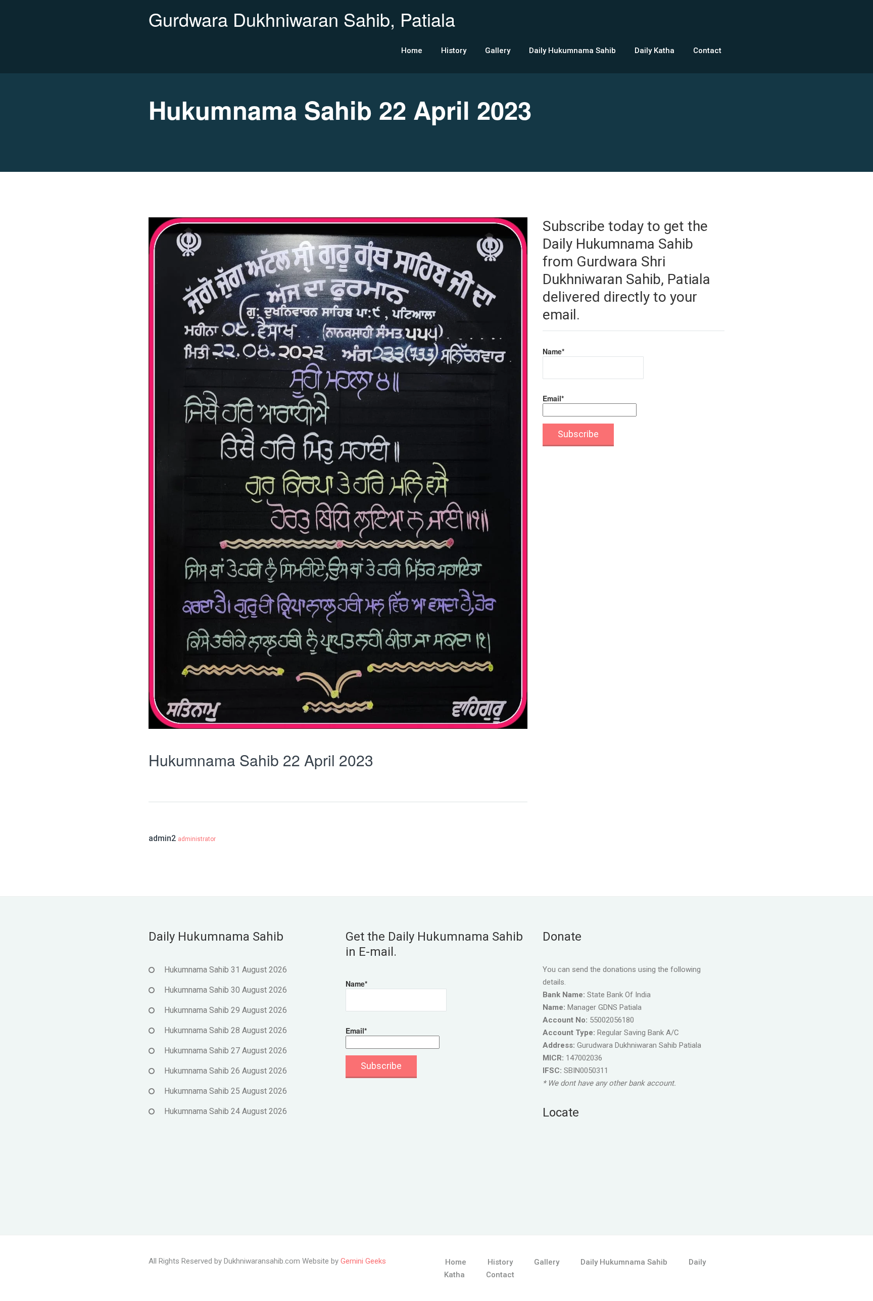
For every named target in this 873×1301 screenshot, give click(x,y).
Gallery (497, 50)
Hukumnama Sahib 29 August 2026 (225, 1010)
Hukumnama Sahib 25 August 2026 (225, 1091)
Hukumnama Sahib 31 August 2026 (225, 969)
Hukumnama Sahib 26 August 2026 (225, 1071)
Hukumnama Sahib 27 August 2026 (225, 1050)
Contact (707, 50)
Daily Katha (654, 50)
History (453, 50)
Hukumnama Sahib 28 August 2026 (225, 1030)
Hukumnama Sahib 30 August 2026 (225, 990)
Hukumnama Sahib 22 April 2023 (261, 760)
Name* (553, 351)
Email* (553, 398)
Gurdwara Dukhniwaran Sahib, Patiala (302, 19)
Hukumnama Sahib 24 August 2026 (225, 1111)
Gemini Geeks (363, 1261)
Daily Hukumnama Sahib (572, 50)
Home (411, 50)
